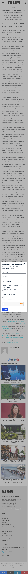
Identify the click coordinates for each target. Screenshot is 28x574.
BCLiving (6, 292)
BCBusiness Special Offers (10, 290)
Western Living (8, 297)
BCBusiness (7, 287)
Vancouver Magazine (9, 294)
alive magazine (8, 299)
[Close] (26, 263)
